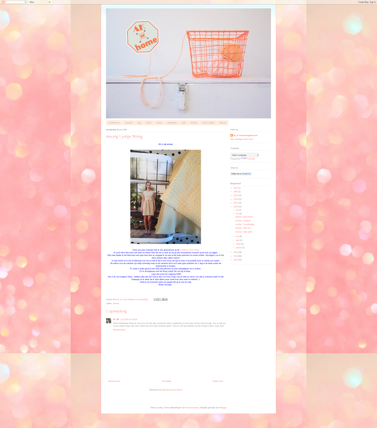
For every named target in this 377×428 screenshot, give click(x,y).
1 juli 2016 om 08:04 (128, 319)
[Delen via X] (160, 299)
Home (159, 122)
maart (238, 244)
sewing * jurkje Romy (244, 217)
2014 (236, 256)
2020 (236, 192)
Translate (251, 159)
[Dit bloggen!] (158, 299)
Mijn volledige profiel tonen (241, 139)
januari (239, 247)
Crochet (128, 122)
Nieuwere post (114, 381)
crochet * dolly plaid (243, 232)
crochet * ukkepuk (243, 221)
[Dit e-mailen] (155, 299)
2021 (236, 188)
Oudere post (218, 381)
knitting (194, 122)
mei (238, 236)
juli (237, 210)
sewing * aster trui (242, 228)
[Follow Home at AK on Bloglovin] (241, 174)
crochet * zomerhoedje (244, 224)
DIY (139, 122)
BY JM (116, 319)
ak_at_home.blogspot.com (245, 135)
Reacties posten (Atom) (172, 390)
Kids (183, 122)
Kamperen (171, 122)
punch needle (208, 122)
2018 (236, 199)
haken (148, 122)
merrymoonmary (192, 408)
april (238, 240)
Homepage (166, 381)
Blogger (223, 408)
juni (237, 213)
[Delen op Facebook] (163, 299)
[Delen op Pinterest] (166, 299)
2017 (236, 203)
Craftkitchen (114, 122)
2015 (236, 252)
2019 (236, 195)
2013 (236, 260)
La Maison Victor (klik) (189, 250)
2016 (236, 207)
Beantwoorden (119, 330)
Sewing (223, 122)
